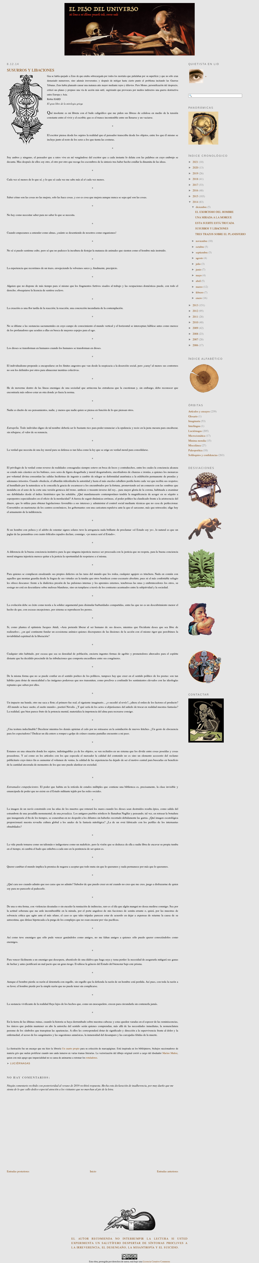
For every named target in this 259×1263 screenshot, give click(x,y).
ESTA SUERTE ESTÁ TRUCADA (214, 223)
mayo (199, 275)
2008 (196, 333)
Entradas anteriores (167, 1171)
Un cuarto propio (70, 1048)
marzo (199, 286)
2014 (196, 202)
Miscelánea (194, 445)
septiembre (202, 252)
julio (198, 264)
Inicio (93, 1171)
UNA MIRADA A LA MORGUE (213, 217)
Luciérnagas (20, 1063)
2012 (196, 311)
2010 (196, 322)
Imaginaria (194, 421)
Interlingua (194, 426)
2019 (196, 173)
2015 (196, 196)
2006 (196, 345)
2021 (196, 162)
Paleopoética (195, 450)
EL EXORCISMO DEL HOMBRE (214, 212)
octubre (200, 246)
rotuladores (91, 1057)
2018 (196, 179)
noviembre (202, 241)
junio (199, 269)
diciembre (201, 207)
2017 (196, 184)
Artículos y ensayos (199, 411)
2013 (196, 305)
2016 (196, 190)
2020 (196, 167)
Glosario (193, 416)
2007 (196, 339)
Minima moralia (197, 440)
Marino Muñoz (169, 1053)
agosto (200, 258)
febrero (200, 292)
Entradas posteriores (18, 1171)
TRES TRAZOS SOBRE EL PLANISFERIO (220, 234)
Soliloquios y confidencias (203, 455)
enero (199, 298)
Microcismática (196, 435)
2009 (196, 328)
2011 (196, 316)
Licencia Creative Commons (156, 1261)
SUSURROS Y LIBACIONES (30, 70)
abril (198, 281)
